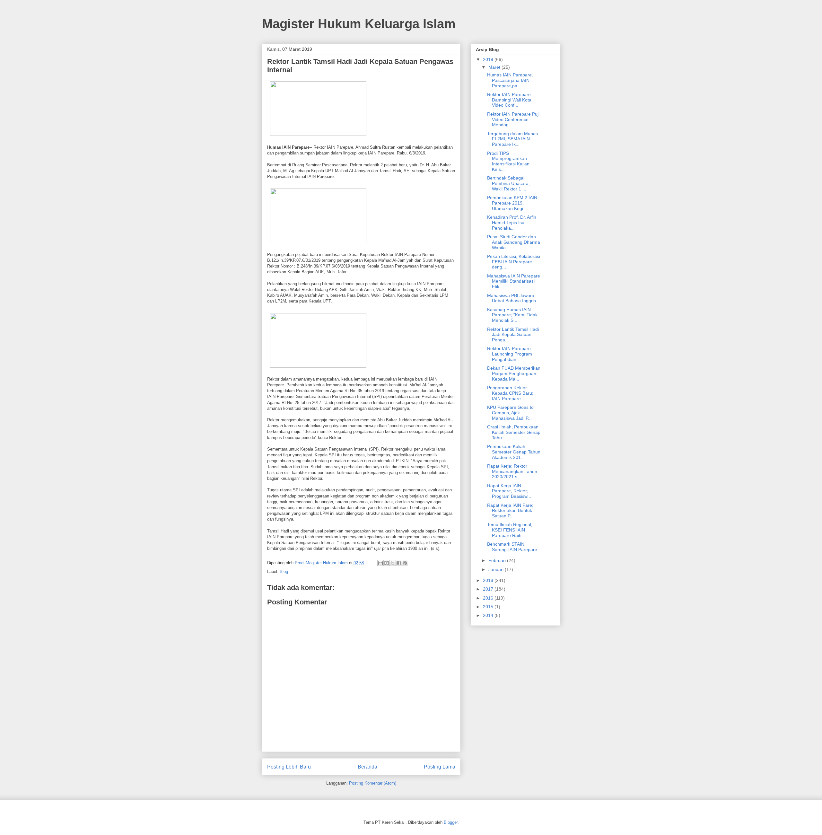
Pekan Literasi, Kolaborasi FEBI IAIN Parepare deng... (513, 262)
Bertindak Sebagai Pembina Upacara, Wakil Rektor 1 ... (508, 183)
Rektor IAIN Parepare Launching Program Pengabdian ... (509, 354)
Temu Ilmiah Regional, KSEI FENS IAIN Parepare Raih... (509, 530)
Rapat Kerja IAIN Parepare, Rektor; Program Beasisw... (509, 491)
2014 (488, 615)
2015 (488, 606)
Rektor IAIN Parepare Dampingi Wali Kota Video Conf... (509, 100)
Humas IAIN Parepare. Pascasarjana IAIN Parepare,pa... (510, 80)
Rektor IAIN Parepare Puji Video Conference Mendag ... (513, 119)
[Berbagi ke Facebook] (399, 563)
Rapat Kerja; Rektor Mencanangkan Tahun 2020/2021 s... (512, 471)
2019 (488, 59)
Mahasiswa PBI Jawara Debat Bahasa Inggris (511, 298)
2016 (488, 598)
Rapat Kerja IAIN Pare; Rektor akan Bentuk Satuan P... (510, 511)
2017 (488, 589)
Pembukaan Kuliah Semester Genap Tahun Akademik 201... (513, 452)
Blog (284, 571)
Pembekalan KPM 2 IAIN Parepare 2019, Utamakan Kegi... (512, 203)
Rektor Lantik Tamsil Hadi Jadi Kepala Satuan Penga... (513, 335)
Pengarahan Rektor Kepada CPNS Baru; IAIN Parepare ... (510, 393)
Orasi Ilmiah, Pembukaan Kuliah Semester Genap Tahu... (513, 432)
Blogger (451, 822)
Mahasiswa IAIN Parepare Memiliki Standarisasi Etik (513, 281)
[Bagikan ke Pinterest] (405, 563)
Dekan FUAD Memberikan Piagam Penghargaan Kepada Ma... (513, 373)
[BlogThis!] (386, 563)
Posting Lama (439, 766)
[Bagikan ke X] (392, 563)
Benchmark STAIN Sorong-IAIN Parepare (512, 546)
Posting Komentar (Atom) (372, 783)
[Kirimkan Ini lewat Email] (380, 563)
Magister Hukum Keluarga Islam (359, 24)
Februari (497, 560)
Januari (496, 569)
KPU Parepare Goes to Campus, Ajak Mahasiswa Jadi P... (510, 413)
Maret (495, 67)
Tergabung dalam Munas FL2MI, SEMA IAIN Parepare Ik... (512, 139)
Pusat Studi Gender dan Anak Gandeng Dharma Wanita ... (513, 242)
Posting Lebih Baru (289, 766)
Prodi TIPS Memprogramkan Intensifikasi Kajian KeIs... (508, 161)
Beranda (367, 766)
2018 (488, 580)
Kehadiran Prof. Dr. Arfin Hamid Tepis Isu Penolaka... (511, 223)
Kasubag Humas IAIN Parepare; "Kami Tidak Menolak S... (512, 315)
